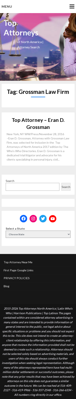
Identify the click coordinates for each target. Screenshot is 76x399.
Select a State (15, 228)
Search (10, 180)
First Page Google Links (18, 270)
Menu (7, 6)
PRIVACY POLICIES (17, 278)
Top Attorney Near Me (18, 262)
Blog (6, 286)
